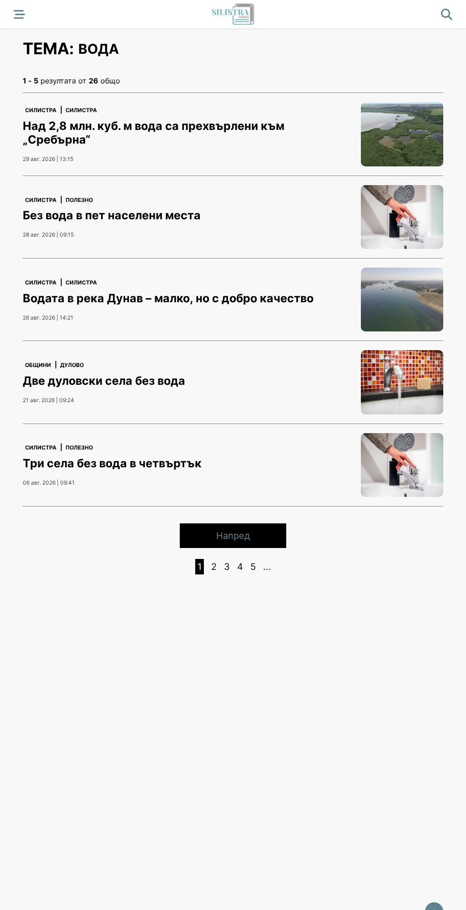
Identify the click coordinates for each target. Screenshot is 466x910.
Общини (38, 365)
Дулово (72, 365)
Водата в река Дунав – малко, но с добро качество (168, 298)
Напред (233, 535)
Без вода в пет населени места (112, 215)
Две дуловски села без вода (104, 381)
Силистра (40, 110)
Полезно (79, 199)
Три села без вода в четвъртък (112, 463)
